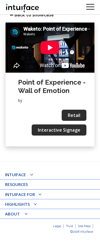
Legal (57, 226)
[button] (21, 175)
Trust (69, 226)
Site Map (84, 226)
